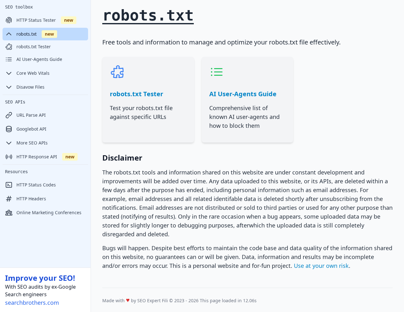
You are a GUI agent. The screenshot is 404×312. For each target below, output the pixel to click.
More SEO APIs (32, 143)
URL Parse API (31, 115)
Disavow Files (30, 87)
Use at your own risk (321, 265)
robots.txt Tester (33, 47)
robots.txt (35, 34)
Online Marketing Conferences (48, 212)
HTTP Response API (45, 157)
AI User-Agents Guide (39, 59)
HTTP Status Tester (44, 20)
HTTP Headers (31, 199)
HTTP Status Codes (36, 185)
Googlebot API (31, 129)
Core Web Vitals (33, 73)
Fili (165, 300)
